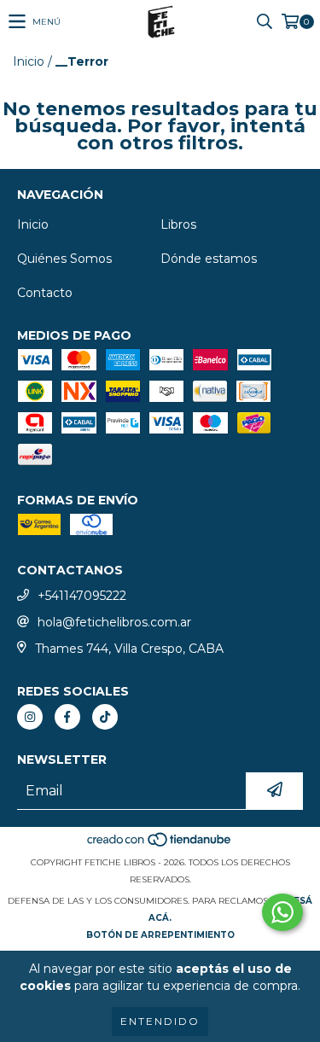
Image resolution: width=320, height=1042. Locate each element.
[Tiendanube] (160, 845)
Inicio (28, 61)
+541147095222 (82, 595)
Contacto (45, 292)
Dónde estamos (208, 258)
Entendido (160, 1021)
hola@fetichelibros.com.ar (114, 622)
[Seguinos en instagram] (30, 717)
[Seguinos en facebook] (67, 717)
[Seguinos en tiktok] (105, 717)
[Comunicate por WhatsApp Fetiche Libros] (282, 912)
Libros (178, 224)
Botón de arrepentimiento (160, 934)
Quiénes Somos (64, 258)
